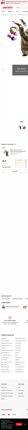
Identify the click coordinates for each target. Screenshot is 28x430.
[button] (3, 69)
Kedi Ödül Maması (5, 352)
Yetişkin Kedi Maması (5, 345)
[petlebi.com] (1, 14)
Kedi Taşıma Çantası (5, 355)
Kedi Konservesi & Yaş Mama (7, 350)
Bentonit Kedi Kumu (5, 366)
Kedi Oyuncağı (6, 298)
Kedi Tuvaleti (4, 359)
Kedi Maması (4, 338)
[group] (11, 307)
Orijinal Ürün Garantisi (6, 390)
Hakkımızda (4, 387)
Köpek (10, 11)
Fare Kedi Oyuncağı (17, 298)
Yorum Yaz (14, 171)
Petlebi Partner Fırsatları (7, 393)
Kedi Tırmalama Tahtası (6, 362)
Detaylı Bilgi (9, 428)
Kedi (3, 11)
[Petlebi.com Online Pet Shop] (7, 7)
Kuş (17, 11)
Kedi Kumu (3, 347)
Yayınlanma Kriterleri (6, 167)
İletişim (3, 399)
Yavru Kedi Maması (5, 340)
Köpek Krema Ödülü (5, 371)
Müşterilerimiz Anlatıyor (7, 396)
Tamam (19, 424)
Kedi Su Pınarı (4, 364)
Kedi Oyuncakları (5, 357)
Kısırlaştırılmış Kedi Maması (7, 343)
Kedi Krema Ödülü (5, 369)
